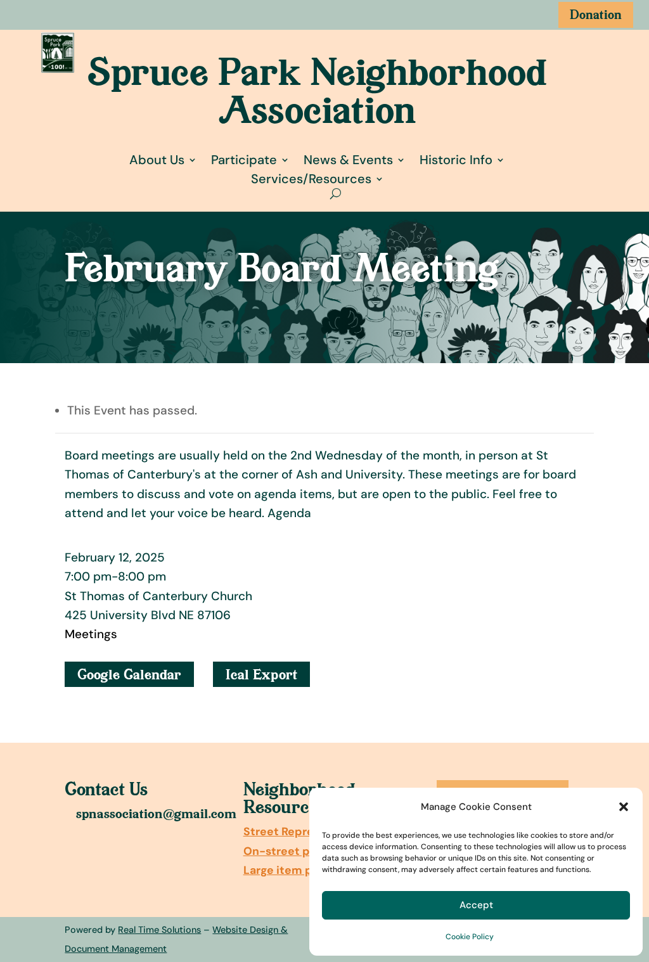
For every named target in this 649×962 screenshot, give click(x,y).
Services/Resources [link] (311, 178)
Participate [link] (244, 159)
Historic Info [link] (456, 159)
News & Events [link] (348, 159)
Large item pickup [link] (293, 870)
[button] (623, 806)
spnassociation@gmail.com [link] (156, 813)
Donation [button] (596, 14)
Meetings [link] (91, 634)
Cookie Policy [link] (470, 937)
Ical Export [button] (261, 674)
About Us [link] (156, 159)
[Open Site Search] (335, 193)
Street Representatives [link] (307, 831)
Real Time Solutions (159, 929)
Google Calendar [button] (129, 674)
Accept (476, 905)
